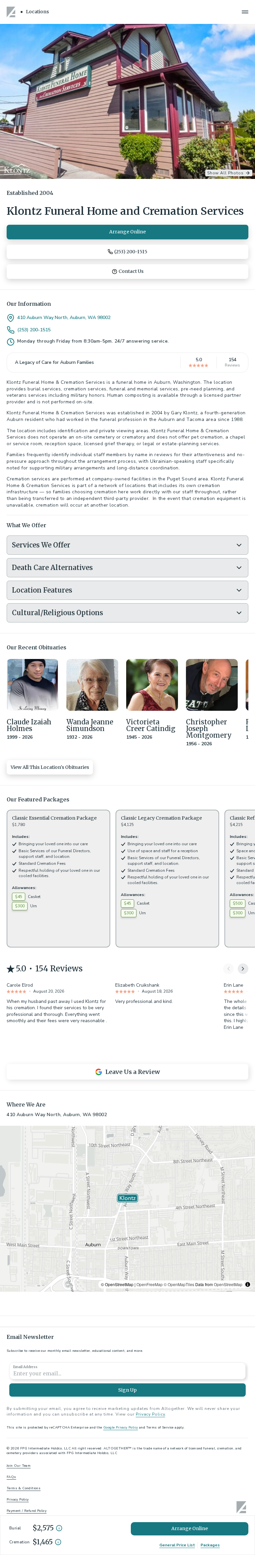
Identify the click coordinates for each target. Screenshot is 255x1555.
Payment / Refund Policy (26, 1511)
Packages (210, 1545)
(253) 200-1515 (33, 330)
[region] (127, 1209)
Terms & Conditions (24, 1488)
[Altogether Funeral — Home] (12, 12)
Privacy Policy (150, 1414)
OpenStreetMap (228, 1284)
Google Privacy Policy (120, 1427)
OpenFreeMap (149, 1284)
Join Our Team (19, 1465)
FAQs (11, 1477)
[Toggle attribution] (248, 1284)
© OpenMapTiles (179, 1284)
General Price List (177, 1545)
